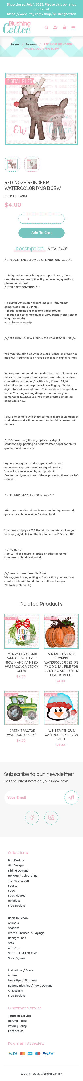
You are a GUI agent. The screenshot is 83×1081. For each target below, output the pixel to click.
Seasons (31, 44)
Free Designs (16, 906)
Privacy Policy (17, 1026)
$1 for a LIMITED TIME (22, 953)
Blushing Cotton (51, 1074)
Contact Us (15, 1031)
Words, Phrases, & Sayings (26, 933)
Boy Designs (16, 860)
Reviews (57, 249)
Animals (13, 923)
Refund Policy (17, 1021)
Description (30, 249)
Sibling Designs (18, 870)
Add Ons (14, 948)
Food (11, 890)
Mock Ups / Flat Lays (22, 980)
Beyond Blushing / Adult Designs (30, 985)
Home (15, 44)
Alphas (12, 975)
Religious (14, 900)
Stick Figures (16, 895)
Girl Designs (16, 865)
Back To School (18, 918)
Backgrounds (17, 938)
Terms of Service (19, 1016)
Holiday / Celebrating (23, 875)
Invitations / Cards (21, 970)
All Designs (15, 990)
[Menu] (73, 27)
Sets (11, 943)
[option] (10, 165)
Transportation (18, 880)
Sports (12, 885)
